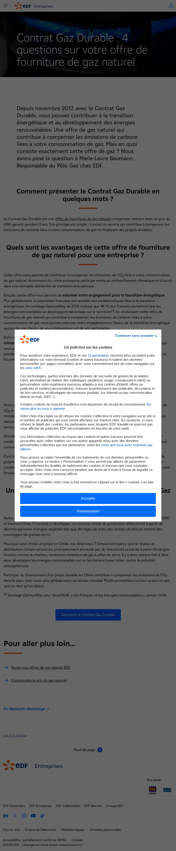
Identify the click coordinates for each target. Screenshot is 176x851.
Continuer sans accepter (134, 335)
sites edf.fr (33, 368)
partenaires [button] (98, 355)
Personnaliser (88, 511)
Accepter (88, 498)
